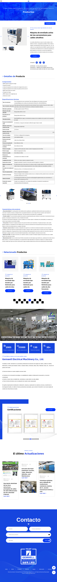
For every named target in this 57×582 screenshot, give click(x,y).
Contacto (50, 569)
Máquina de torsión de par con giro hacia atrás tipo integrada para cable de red (28, 283)
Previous (0, 196)
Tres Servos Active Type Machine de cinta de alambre (36, 8)
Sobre (12, 569)
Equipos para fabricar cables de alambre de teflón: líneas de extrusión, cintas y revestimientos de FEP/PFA (28, 473)
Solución (27, 569)
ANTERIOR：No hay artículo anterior (38, 66)
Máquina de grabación (18, 8)
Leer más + (10, 292)
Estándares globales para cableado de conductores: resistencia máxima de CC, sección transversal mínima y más (10, 486)
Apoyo (34, 569)
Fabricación (41, 569)
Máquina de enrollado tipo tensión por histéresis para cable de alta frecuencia (10, 283)
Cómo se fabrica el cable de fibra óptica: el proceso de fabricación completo (46, 483)
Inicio (6, 8)
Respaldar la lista (50, 23)
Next (56, 196)
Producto (10, 8)
